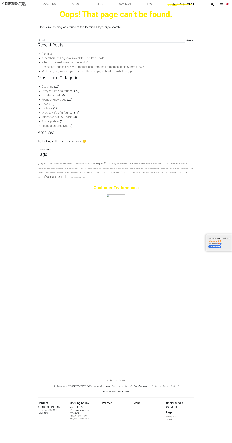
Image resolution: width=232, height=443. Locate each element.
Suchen (189, 40)
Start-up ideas (50, 121)
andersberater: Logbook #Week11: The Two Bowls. (73, 58)
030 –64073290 (80, 416)
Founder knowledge (54, 99)
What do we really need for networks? (65, 62)
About (76, 3)
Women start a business (78, 177)
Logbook (47, 108)
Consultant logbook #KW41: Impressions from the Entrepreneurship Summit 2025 (93, 67)
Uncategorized (51, 95)
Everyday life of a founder (57, 91)
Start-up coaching (128, 172)
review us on (214, 246)
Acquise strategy (54, 164)
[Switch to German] (221, 3)
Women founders (57, 177)
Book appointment (181, 3)
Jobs (137, 403)
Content (130, 164)
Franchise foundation (122, 168)
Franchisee (111, 168)
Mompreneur (45, 172)
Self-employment (102, 172)
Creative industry (150, 164)
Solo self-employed (114, 172)
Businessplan (97, 163)
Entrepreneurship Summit (64, 168)
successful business (142, 172)
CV (179, 164)
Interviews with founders (57, 117)
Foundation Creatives (55, 125)
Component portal (122, 164)
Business (87, 164)
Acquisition (63, 164)
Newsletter (53, 172)
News (45, 104)
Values (40, 177)
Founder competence (86, 168)
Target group (165, 172)
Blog (100, 3)
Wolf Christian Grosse (116, 380)
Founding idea (97, 168)
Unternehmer (183, 172)
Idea (167, 168)
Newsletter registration (63, 172)
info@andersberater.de (79, 419)
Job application (185, 168)
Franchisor (132, 168)
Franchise (105, 168)
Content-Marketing (139, 164)
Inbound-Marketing (174, 168)
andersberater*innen (75, 163)
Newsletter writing (76, 172)
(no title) (47, 53)
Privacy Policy (172, 416)
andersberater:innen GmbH (219, 238)
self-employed (88, 172)
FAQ (149, 3)
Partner (107, 403)
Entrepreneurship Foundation (46, 168)
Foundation (75, 168)
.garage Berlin (43, 163)
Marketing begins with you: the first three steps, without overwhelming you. (88, 71)
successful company (154, 172)
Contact (125, 3)
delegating (184, 164)
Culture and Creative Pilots (167, 163)
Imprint (169, 419)
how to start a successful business (155, 168)
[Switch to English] (227, 3)
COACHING (49, 3)
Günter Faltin (140, 168)
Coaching (47, 86)
